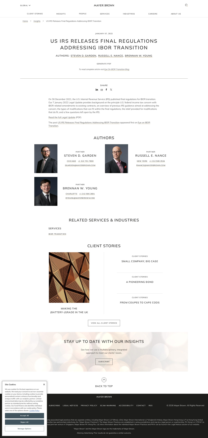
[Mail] (101, 90)
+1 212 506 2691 (87, 194)
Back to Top (104, 386)
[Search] (186, 5)
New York (142, 161)
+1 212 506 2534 (157, 161)
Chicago (71, 161)
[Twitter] (111, 90)
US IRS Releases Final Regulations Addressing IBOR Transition (89, 122)
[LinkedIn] (96, 90)
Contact (141, 405)
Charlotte (71, 194)
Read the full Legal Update (62, 117)
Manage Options (24, 429)
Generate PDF (104, 64)
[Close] (44, 384)
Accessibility (126, 405)
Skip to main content (12, 2)
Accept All (24, 416)
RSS (151, 405)
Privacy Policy (89, 405)
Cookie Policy (34, 410)
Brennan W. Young (138, 55)
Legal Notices (70, 405)
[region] (24, 408)
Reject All (24, 422)
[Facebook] (106, 90)
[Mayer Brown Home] (104, 5)
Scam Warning (108, 405)
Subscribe (104, 362)
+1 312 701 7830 (86, 161)
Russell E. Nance (110, 55)
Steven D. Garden (83, 55)
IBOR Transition (57, 234)
